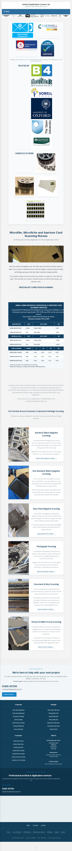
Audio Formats (53, 729)
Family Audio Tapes (18, 744)
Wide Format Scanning (18, 722)
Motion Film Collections (53, 722)
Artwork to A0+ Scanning (18, 760)
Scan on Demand (18, 729)
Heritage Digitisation (18, 726)
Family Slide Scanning (18, 750)
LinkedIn (43, 825)
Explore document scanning (46, 609)
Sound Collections (53, 716)
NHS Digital (49, 832)
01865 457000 (9, 686)
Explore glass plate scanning (46, 534)
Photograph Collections (53, 726)
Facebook (35, 825)
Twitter (28, 825)
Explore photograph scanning (46, 572)
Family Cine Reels (18, 747)
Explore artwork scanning (46, 647)
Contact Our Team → (9, 694)
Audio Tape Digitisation (18, 713)
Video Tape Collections (54, 710)
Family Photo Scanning (18, 753)
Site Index (63, 832)
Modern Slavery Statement (39, 832)
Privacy (8, 832)
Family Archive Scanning (18, 757)
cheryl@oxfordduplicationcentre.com (12, 689)
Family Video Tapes (18, 741)
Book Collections (53, 719)
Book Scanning (18, 719)
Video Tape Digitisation (18, 710)
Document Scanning (18, 716)
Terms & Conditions (16, 832)
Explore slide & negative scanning (46, 458)
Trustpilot (56, 832)
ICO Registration (27, 832)
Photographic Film (53, 713)
